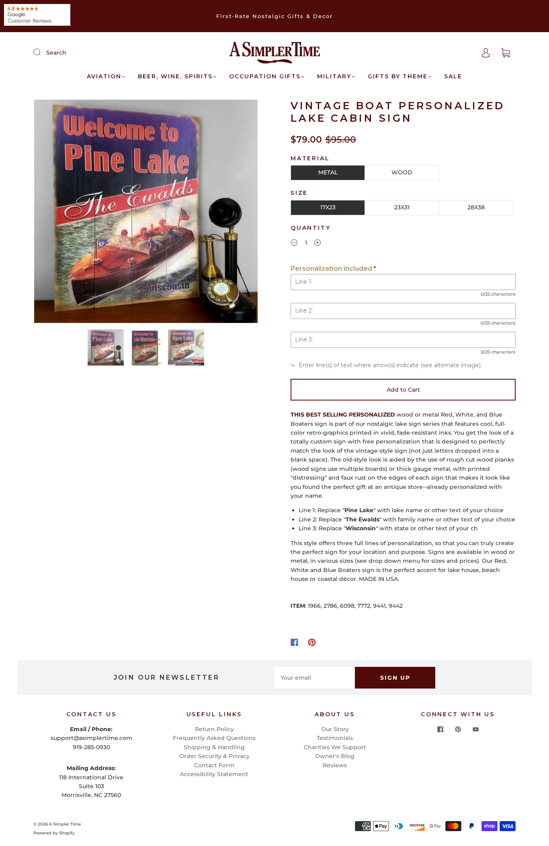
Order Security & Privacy (214, 756)
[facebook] (440, 729)
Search (56, 52)
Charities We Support (335, 747)
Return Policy (214, 729)
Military (334, 76)
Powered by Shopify (54, 833)
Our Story (335, 729)
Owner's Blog (334, 756)
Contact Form (214, 765)
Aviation (104, 76)
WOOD (401, 172)
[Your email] (314, 678)
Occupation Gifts (265, 76)
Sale (453, 76)
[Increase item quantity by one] (317, 244)
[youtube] (475, 729)
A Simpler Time (65, 824)
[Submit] (42, 52)
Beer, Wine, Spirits (175, 76)
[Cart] (506, 53)
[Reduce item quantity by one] (294, 244)
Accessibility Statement (214, 774)
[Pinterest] (312, 642)
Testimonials (335, 738)
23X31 (402, 207)
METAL (328, 172)
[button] (56, 213)
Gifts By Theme (398, 76)
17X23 (328, 207)
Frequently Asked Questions (214, 738)
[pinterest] (458, 729)
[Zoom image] (146, 213)
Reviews (335, 765)
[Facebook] (294, 642)
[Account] (486, 52)
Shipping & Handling (214, 747)
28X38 (476, 207)
